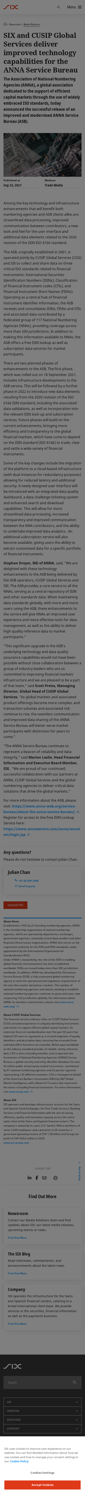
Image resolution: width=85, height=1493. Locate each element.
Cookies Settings (42, 1473)
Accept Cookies (42, 1485)
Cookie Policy (19, 1461)
